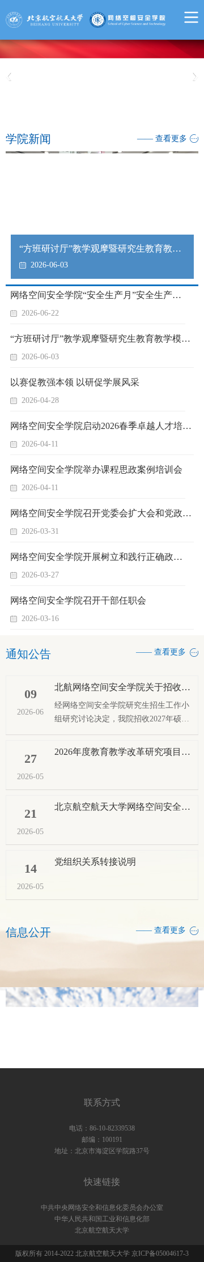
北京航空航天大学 (102, 1230)
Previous (8, 77)
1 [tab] (100, 111)
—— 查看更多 (162, 138)
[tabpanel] (102, 77)
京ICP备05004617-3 (160, 1253)
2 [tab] (113, 111)
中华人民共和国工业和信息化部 (102, 1219)
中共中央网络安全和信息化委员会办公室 (102, 1208)
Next (195, 77)
